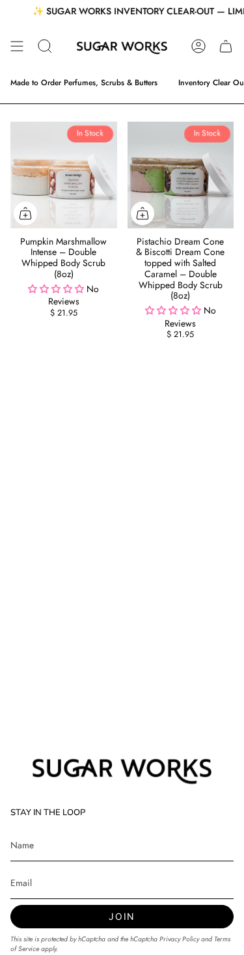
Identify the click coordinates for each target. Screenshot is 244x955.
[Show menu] (17, 46)
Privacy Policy (179, 939)
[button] (45, 46)
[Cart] (225, 46)
